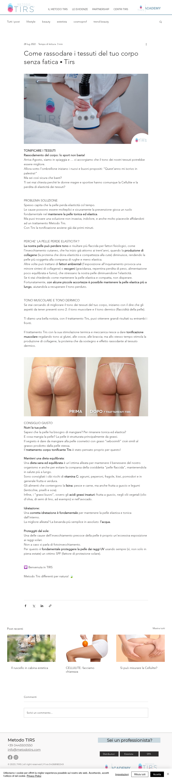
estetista (62, 21)
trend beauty (101, 21)
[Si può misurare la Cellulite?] (140, 648)
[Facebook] (10, 757)
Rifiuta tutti (139, 774)
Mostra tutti (159, 628)
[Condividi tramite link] (50, 605)
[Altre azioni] (146, 44)
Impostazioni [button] (122, 774)
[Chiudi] (168, 774)
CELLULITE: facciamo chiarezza (80, 669)
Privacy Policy (34, 775)
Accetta (157, 774)
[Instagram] (16, 757)
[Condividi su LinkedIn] (42, 605)
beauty (46, 21)
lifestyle (30, 21)
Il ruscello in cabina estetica (29, 668)
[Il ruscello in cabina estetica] (31, 648)
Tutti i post (13, 21)
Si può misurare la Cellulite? (138, 668)
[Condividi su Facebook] (25, 605)
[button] (58, 8)
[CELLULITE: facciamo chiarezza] (86, 648)
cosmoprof (80, 21)
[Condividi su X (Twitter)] (33, 605)
